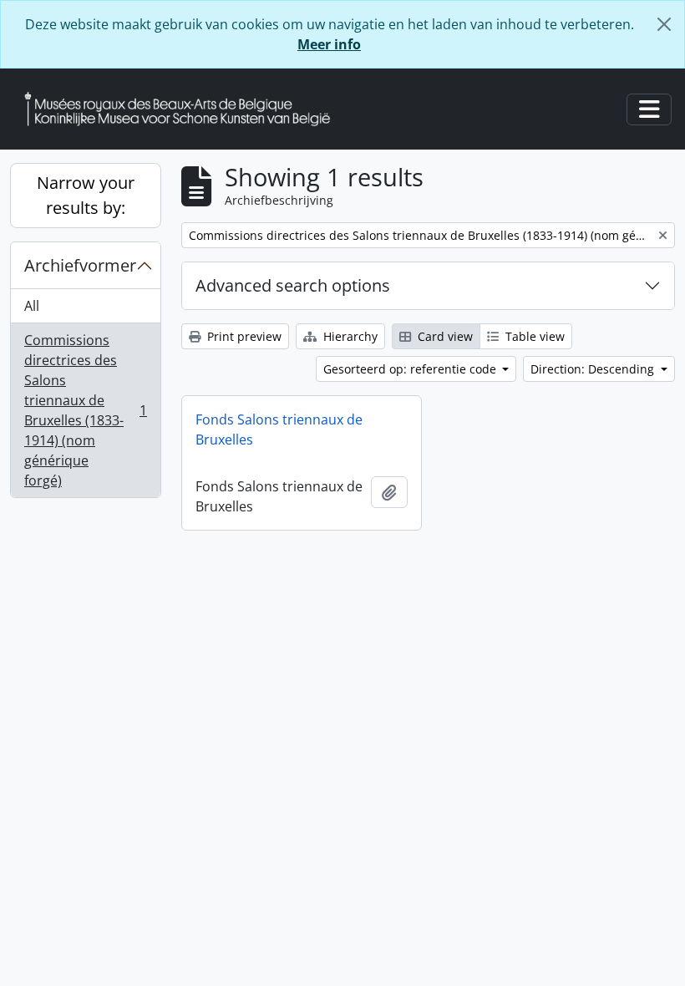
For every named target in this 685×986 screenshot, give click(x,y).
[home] (184, 109)
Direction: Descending (593, 369)
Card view (443, 336)
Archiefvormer (80, 265)
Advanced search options (292, 285)
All (31, 306)
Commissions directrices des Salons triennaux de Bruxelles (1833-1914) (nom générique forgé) (85, 410)
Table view (533, 336)
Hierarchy (349, 336)
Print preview (243, 336)
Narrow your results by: (85, 195)
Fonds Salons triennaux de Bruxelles (279, 429)
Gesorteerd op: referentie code (411, 369)
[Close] (664, 24)
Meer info (329, 44)
